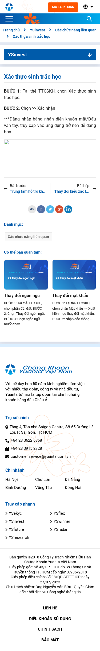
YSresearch (19, 537)
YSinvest (16, 521)
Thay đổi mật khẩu (70, 295)
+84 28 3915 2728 (26, 448)
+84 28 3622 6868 (26, 440)
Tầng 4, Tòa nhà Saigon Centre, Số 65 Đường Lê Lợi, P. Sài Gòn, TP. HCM (52, 430)
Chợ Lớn (42, 479)
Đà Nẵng (72, 479)
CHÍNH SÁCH (50, 629)
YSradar (60, 529)
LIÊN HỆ (50, 608)
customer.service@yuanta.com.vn (41, 456)
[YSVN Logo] (9, 6)
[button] (88, 7)
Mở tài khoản (63, 7)
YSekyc (15, 513)
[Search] (89, 18)
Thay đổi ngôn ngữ (22, 295)
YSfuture (16, 529)
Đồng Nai (73, 487)
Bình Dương (15, 487)
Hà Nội (11, 479)
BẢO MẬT (50, 640)
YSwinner (62, 521)
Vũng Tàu (43, 487)
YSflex (59, 513)
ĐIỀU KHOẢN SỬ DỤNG (50, 618)
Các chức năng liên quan (28, 237)
